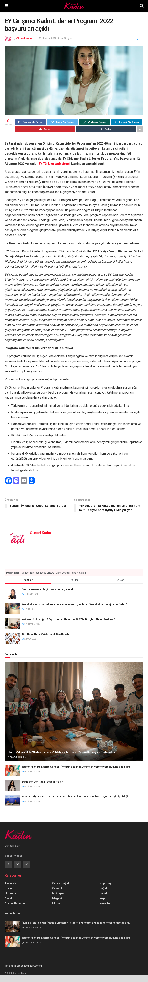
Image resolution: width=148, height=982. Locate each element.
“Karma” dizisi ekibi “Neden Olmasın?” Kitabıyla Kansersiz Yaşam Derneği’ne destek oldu (61, 752)
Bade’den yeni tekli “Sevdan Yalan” (43, 781)
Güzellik (57, 888)
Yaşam (104, 898)
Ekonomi (10, 893)
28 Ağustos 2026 (32, 786)
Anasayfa (10, 883)
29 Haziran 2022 (47, 38)
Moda (56, 903)
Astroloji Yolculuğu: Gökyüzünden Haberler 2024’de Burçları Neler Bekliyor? (68, 619)
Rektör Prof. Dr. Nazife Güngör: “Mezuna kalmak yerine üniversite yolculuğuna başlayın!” (76, 766)
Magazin (57, 898)
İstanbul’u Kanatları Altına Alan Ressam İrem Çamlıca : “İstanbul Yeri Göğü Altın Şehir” (74, 604)
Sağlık (104, 888)
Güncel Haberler (15, 903)
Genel (8, 898)
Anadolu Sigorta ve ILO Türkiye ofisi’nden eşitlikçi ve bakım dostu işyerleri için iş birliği (75, 796)
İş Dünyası (67, 38)
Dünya (9, 888)
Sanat (103, 893)
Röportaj (105, 883)
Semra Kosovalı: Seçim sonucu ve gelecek (48, 589)
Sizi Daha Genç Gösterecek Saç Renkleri (46, 634)
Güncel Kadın (24, 38)
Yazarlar (105, 903)
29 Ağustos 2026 (17, 757)
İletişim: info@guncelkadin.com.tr (23, 965)
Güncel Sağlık (61, 883)
